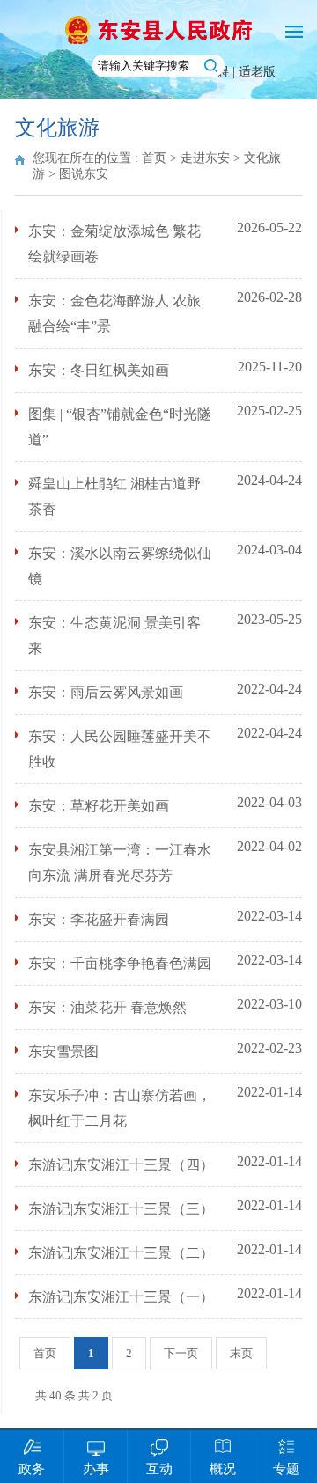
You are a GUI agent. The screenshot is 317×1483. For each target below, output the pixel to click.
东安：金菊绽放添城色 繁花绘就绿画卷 (114, 244)
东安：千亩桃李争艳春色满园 (119, 963)
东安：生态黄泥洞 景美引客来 (114, 635)
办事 (96, 1469)
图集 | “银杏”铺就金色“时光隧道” (119, 427)
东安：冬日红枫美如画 (98, 370)
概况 (223, 1469)
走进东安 (205, 158)
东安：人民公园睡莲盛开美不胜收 (119, 749)
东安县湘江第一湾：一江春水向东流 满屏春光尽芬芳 (119, 862)
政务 (31, 1469)
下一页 (181, 1353)
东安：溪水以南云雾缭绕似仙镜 (119, 566)
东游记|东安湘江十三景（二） (121, 1252)
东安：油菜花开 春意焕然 (107, 1007)
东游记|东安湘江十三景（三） (121, 1208)
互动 (159, 1469)
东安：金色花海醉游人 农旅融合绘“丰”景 (114, 313)
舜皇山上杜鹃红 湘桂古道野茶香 (114, 496)
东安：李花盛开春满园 (98, 919)
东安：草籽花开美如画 (98, 805)
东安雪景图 (63, 1051)
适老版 (257, 71)
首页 (154, 158)
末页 (241, 1353)
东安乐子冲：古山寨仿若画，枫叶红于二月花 (119, 1108)
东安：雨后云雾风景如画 (105, 692)
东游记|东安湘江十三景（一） (121, 1296)
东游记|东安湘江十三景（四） (121, 1164)
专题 (286, 1469)
